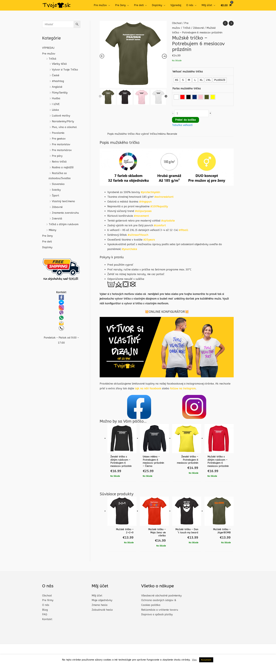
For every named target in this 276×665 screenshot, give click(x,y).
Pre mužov (100, 5)
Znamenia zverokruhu (65, 212)
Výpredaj (175, 5)
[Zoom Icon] (133, 54)
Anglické (57, 86)
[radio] (176, 80)
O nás (189, 5)
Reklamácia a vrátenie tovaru (159, 609)
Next (166, 96)
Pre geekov (59, 138)
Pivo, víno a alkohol (64, 127)
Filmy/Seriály (60, 92)
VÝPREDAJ (48, 47)
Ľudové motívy (61, 115)
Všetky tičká (59, 63)
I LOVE (56, 104)
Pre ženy (120, 5)
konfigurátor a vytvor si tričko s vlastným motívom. (137, 303)
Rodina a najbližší (62, 167)
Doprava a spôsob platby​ (157, 614)
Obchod (177, 23)
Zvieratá (57, 218)
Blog (45, 609)
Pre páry (57, 155)
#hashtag (58, 81)
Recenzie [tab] (172, 133)
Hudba (56, 98)
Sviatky (56, 189)
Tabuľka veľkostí (182, 125)
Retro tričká (59, 161)
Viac (194, 659)
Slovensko (58, 184)
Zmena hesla (99, 605)
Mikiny (52, 230)
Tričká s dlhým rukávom (63, 224)
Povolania (58, 132)
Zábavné (57, 207)
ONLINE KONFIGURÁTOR (167, 312)
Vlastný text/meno (63, 201)
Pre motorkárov (62, 150)
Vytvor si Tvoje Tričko (65, 69)
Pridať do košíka (185, 119)
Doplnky (157, 5)
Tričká (52, 58)
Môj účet (207, 5)
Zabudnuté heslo (102, 609)
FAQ (44, 614)
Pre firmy (47, 600)
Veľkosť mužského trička (187, 71)
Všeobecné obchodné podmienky (161, 595)
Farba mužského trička (186, 88)
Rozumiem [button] (206, 660)
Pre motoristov (61, 144)
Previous (100, 96)
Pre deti (139, 5)
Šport (55, 195)
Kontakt (47, 619)
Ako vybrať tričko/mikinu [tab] (150, 133)
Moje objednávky (102, 600)
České (55, 75)
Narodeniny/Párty (63, 121)
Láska (55, 109)
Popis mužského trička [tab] (121, 133)
